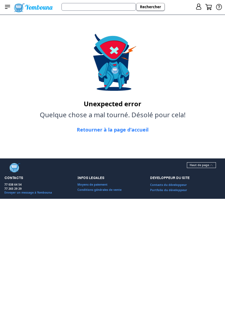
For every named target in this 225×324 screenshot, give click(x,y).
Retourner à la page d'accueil (112, 129)
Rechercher (150, 6)
